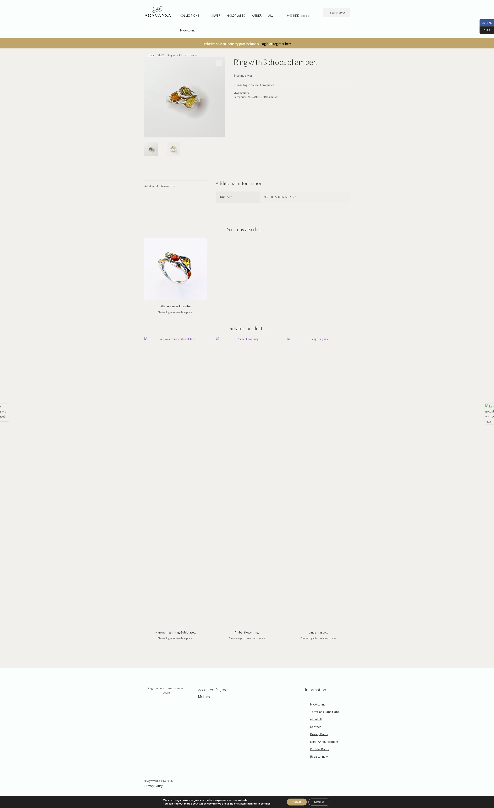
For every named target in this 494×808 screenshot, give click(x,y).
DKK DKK (486, 23)
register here (282, 44)
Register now (319, 756)
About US (316, 719)
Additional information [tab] (159, 186)
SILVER (215, 15)
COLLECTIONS (189, 15)
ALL (270, 15)
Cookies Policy (319, 749)
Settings (319, 802)
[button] (219, 63)
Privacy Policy (319, 734)
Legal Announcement (324, 742)
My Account (187, 30)
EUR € (485, 30)
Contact (315, 727)
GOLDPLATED (236, 15)
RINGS (161, 55)
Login (264, 44)
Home (151, 55)
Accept (297, 802)
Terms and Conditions (324, 712)
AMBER (257, 15)
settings (266, 803)
